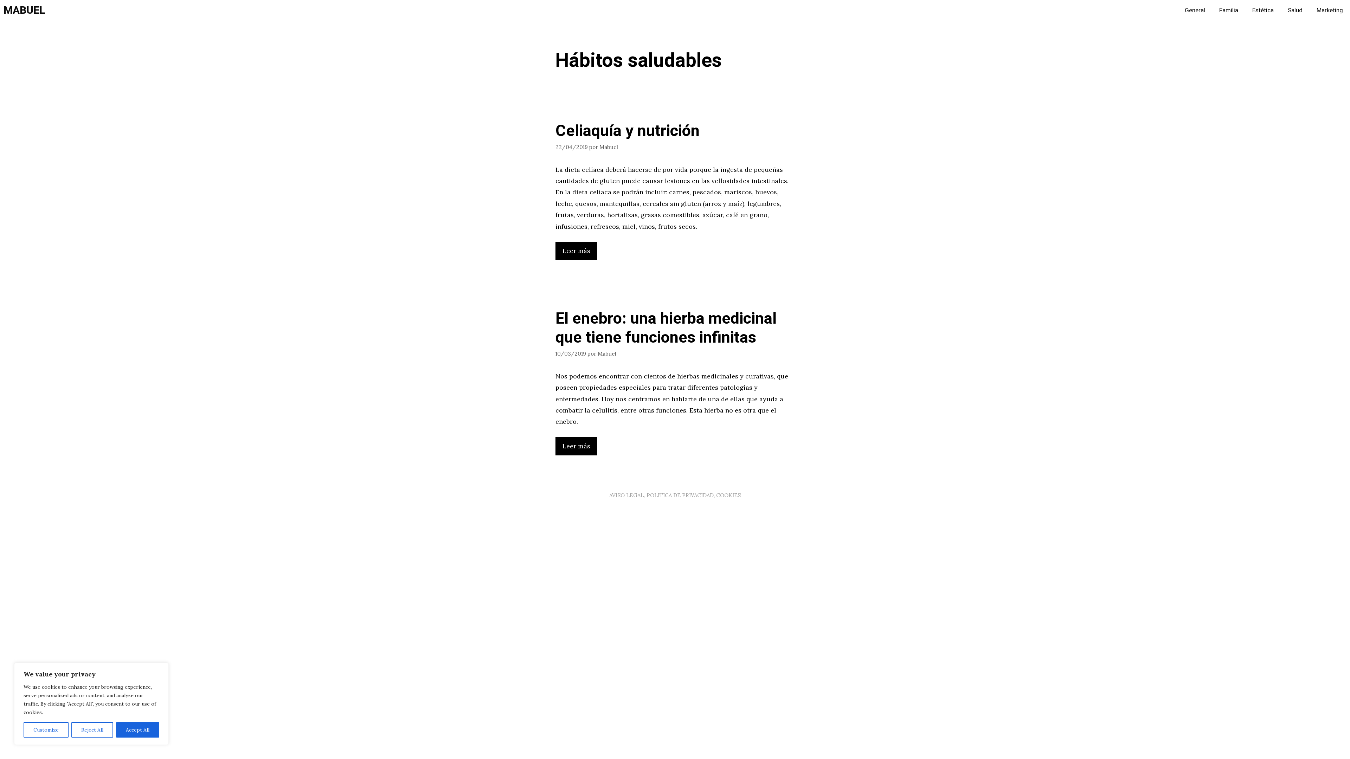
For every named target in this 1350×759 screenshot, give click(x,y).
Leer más (576, 251)
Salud (1295, 10)
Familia (1228, 10)
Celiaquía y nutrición (627, 131)
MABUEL (24, 10)
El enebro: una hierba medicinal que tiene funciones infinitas (666, 328)
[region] (91, 704)
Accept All (137, 730)
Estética (1263, 10)
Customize (46, 730)
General (1195, 10)
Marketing (1330, 10)
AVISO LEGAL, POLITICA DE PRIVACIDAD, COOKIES (675, 495)
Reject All (92, 730)
